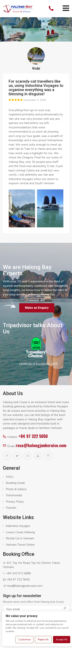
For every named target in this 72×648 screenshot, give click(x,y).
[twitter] (17, 456)
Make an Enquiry (37, 308)
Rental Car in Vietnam (20, 538)
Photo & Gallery (16, 489)
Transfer (11, 508)
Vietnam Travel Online (20, 545)
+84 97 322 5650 (33, 436)
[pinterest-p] (48, 456)
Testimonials (14, 495)
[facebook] (7, 456)
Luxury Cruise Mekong (20, 532)
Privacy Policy (15, 502)
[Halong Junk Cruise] (18, 8)
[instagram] (27, 456)
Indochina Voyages (18, 526)
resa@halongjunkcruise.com (41, 445)
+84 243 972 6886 (18, 573)
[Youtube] (38, 456)
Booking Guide (15, 483)
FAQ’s (9, 477)
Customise (24, 639)
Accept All (61, 639)
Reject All (43, 639)
